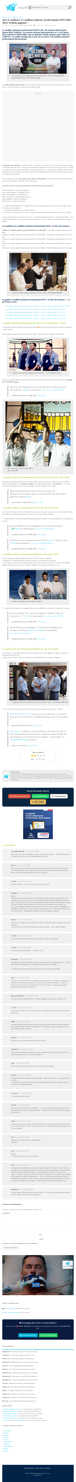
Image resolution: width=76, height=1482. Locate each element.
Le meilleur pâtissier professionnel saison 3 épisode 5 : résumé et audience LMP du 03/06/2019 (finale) (38, 306)
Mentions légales (29, 1468)
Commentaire (6, 1213)
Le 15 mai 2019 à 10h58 (24, 920)
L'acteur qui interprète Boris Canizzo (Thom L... (26, 1380)
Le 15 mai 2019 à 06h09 (25, 893)
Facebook (6, 1433)
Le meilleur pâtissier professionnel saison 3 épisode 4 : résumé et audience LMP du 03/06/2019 (36, 309)
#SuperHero (50, 540)
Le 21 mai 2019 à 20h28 (24, 947)
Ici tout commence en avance (10, 1413)
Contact (37, 1468)
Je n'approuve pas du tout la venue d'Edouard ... (21, 1390)
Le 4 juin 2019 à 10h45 (22, 1063)
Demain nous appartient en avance (12, 1409)
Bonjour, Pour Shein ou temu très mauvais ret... (24, 1397)
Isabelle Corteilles (27, 25)
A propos (47, 1468)
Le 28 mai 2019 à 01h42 (22, 977)
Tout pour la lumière (20, 1420)
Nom (40, 1234)
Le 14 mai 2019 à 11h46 (23, 865)
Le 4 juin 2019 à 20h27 (25, 1093)
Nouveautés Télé (6, 17)
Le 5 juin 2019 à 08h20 (23, 1105)
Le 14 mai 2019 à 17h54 (24, 881)
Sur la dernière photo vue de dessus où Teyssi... (24, 1351)
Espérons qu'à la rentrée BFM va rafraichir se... (25, 1376)
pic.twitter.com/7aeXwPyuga (20, 633)
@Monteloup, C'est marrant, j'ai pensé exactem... (25, 1362)
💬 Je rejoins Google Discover (48, 1335)
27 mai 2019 (41, 534)
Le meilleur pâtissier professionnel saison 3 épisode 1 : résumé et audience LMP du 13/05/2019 (36, 318)
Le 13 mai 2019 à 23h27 (32, 851)
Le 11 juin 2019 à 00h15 (22, 1165)
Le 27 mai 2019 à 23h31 (26, 959)
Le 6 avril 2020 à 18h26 (27, 1189)
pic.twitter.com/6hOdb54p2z (54, 390)
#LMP (25, 390)
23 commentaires (52, 25)
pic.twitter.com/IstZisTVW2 (53, 616)
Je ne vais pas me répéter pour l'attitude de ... (23, 1387)
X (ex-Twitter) (7, 1431)
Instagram (6, 1435)
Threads (6, 1437)
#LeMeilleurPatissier (22, 714)
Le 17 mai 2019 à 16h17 (24, 936)
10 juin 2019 (41, 395)
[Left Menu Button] (3, 6)
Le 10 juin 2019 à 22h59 (22, 1137)
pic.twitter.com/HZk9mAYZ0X (41, 543)
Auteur (42, 1468)
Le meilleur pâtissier (16, 17)
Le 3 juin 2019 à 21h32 (23, 1021)
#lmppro (17, 731)
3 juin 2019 (39, 502)
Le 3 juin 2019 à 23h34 (24, 1037)
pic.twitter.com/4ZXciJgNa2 (44, 528)
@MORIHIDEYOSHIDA (19, 739)
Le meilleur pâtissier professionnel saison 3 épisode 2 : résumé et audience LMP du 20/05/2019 (36, 315)
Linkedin (6, 1448)
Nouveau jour (6, 1420)
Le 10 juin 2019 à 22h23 (24, 1121)
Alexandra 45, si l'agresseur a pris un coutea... (23, 1394)
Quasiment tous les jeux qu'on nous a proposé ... (25, 1373)
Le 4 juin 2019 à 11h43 (24, 1075)
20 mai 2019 (41, 621)
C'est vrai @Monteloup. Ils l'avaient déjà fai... (22, 1366)
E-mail (41, 1239)
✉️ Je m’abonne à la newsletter (28, 1335)
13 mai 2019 (37, 725)
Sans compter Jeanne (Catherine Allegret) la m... (23, 1401)
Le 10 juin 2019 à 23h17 (22, 1151)
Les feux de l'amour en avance (10, 1418)
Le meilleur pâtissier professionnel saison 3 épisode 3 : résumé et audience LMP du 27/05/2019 (36, 312)
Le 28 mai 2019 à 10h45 (32, 996)
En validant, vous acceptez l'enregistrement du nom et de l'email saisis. (20, 1243)
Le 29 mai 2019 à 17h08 (24, 1007)
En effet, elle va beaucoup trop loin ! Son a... (23, 1355)
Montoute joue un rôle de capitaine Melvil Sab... (22, 1383)
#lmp (11, 731)
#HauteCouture (32, 630)
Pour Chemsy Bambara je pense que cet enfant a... (23, 1369)
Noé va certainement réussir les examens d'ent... (21, 1358)
